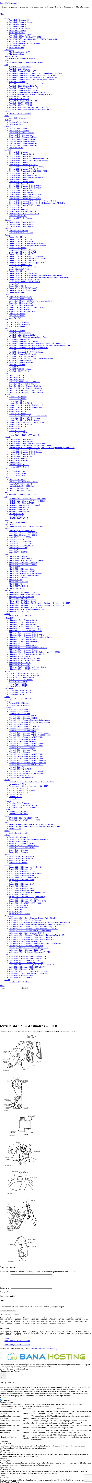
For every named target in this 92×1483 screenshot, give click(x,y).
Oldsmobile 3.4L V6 (16, 694)
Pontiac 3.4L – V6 (15, 799)
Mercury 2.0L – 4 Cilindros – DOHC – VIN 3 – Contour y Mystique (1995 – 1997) (39, 603)
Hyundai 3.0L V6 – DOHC (19, 465)
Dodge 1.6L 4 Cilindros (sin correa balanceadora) (27, 245)
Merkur (7, 614)
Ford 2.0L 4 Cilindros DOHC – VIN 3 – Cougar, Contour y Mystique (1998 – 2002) (40, 345)
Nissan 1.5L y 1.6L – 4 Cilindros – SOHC (24, 673)
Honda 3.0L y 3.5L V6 (17, 431)
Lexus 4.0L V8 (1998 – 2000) (20, 543)
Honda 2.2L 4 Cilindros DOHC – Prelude (24, 418)
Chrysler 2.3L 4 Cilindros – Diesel (21, 182)
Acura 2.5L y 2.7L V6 (17, 33)
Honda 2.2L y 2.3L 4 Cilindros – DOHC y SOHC (27, 422)
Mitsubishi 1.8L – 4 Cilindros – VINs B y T (25, 626)
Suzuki (7, 854)
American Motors (11, 56)
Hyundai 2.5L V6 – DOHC (19, 458)
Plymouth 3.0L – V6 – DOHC (20, 769)
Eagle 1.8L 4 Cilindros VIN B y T (21, 303)
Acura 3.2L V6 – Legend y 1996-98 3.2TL (24, 43)
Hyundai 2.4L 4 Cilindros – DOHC (22, 454)
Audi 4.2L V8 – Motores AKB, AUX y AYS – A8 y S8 (28, 107)
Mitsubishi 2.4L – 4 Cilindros (20, 643)
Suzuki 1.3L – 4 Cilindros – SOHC (21, 858)
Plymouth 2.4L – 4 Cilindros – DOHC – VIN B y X (27, 762)
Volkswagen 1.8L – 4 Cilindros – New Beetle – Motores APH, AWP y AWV (37, 924)
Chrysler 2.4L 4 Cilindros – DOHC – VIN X (25, 199)
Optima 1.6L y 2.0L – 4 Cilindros (21, 699)
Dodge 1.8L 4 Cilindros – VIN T (21, 254)
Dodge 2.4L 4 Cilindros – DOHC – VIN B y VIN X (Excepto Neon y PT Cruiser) (39, 277)
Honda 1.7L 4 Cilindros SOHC (20, 409)
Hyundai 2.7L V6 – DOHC (19, 460)
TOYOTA (8, 865)
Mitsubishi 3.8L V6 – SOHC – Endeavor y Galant (27, 667)
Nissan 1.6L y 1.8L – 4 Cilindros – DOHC (24, 675)
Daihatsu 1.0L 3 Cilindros (18, 230)
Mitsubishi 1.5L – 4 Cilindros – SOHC (23, 620)
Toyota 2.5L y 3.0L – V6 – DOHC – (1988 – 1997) (27, 892)
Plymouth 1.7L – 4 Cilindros (19, 724)
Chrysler (7, 150)
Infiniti (7, 469)
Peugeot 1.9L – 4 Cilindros (19, 703)
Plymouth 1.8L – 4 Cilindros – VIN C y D (24, 728)
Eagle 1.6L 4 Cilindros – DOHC (21, 299)
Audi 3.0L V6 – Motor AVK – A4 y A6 (23, 101)
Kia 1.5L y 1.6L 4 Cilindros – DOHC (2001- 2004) (27, 499)
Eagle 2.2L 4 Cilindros (17, 313)
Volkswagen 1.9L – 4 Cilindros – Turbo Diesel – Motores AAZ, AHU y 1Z (36, 935)
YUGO (7, 980)
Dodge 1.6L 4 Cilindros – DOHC (21, 241)
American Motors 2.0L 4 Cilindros (22, 58)
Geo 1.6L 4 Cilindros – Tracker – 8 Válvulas (25, 386)
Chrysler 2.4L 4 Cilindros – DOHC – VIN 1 (25, 194)
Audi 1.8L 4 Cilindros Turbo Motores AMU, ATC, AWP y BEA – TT (34, 77)
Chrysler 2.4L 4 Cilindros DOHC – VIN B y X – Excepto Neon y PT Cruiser (37, 203)
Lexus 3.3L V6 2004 (16, 539)
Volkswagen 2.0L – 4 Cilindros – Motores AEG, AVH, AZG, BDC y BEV (36, 943)
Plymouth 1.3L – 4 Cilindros (19, 711)
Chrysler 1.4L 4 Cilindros (18, 152)
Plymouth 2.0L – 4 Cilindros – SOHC (22, 741)
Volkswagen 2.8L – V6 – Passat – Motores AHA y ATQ (29, 952)
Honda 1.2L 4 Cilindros (17, 396)
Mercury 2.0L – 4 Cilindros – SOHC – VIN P (25, 607)
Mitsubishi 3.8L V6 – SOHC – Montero (24, 669)
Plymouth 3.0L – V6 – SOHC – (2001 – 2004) (26, 773)
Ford (6, 328)
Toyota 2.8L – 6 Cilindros (18, 894)
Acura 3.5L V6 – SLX (16, 47)
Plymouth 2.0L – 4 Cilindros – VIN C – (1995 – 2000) (29, 733)
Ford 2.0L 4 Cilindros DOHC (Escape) (23, 341)
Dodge (7, 235)
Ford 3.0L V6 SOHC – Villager (20, 369)
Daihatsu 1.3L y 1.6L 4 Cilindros (21, 233)
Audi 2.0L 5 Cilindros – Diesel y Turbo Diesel (26, 84)
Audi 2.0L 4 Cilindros (17, 82)
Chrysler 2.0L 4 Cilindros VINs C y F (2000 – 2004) (28, 171)
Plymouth (8, 707)
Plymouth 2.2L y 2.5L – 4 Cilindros (22, 748)
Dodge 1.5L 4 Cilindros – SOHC (21, 239)
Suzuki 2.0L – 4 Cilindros (18, 863)
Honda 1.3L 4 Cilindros (17, 399)
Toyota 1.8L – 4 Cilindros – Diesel (21, 880)
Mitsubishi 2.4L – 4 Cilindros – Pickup (23, 650)
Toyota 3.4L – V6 (15, 909)
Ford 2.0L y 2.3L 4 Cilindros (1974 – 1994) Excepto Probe (31, 358)
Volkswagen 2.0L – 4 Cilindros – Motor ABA (26, 941)
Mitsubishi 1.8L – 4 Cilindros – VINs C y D (25, 628)
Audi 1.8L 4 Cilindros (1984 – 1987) (22, 71)
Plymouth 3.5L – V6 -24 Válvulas (21, 777)
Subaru (7, 835)
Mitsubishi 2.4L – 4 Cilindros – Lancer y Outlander (28, 648)
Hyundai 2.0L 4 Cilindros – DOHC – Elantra (25, 450)
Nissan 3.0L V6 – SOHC (18, 684)
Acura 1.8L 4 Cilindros (17, 26)
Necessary (7, 1400)
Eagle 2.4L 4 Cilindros (17, 316)
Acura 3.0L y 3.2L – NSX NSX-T (21, 35)
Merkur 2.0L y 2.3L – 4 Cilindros (21, 616)
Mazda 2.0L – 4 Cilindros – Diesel (21, 569)
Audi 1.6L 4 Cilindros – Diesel (20, 67)
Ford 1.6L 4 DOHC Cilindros (20, 333)
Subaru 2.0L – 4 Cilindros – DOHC (22, 843)
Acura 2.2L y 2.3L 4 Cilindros (20, 28)
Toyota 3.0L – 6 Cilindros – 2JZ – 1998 (23, 899)
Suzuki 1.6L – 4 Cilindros (18, 860)
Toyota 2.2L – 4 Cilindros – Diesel (21, 888)
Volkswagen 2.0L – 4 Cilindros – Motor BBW (26, 946)
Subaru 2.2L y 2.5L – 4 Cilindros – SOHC (24, 845)
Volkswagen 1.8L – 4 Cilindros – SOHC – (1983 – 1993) (30, 931)
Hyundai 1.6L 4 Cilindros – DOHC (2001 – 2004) (27, 443)
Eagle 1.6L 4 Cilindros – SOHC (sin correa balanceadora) (30, 301)
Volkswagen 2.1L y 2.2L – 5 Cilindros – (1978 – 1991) (29, 948)
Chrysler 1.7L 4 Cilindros (18, 162)
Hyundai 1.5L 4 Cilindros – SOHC (21, 441)
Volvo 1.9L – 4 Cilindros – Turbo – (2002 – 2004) (27, 958)
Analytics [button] (3, 1458)
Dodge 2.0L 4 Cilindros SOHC (20, 265)
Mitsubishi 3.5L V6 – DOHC (20, 662)
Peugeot (7, 701)
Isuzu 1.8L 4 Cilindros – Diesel (20, 484)
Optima (7, 697)
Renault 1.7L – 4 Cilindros (18, 811)
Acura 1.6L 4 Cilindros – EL (19, 20)
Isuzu (6, 477)
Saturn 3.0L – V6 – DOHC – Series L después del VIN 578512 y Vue (34, 826)
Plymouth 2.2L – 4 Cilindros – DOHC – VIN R (26, 745)
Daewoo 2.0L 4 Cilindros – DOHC (22, 224)
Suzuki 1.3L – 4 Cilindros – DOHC (22, 856)
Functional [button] (4, 1441)
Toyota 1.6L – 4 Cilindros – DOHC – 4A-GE (25, 873)
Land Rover (8, 524)
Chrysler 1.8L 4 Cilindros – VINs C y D (23, 169)
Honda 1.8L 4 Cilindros (17, 411)
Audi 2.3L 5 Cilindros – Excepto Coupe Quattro (27, 92)
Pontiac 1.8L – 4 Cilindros (18, 788)
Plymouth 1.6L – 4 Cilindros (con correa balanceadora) (29, 720)
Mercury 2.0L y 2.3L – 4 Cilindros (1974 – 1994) (27, 609)
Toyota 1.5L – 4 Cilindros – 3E (20, 869)
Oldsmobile (9, 688)
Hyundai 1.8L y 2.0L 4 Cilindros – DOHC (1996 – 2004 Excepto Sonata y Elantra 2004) (41, 448)
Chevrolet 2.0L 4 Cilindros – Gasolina (23, 145)
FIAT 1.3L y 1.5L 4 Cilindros (19, 322)
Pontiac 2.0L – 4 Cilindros (18, 792)
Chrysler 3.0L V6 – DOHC (19, 209)
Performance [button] (5, 1450)
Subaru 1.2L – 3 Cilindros (18, 837)
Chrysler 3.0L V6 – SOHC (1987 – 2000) (24, 211)
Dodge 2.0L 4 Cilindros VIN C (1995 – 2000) (26, 256)
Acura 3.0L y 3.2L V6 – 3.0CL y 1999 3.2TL (25, 37)
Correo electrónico (8, 1296)
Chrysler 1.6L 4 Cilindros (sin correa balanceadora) (28, 160)
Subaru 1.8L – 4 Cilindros (18, 841)
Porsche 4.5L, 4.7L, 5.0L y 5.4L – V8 (22, 807)
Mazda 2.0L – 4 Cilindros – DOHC (22, 571)
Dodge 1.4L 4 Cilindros (17, 237)
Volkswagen (9, 916)
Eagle (6, 294)
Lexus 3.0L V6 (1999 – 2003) (20, 537)
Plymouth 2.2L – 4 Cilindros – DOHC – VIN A (26, 743)
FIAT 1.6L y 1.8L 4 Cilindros (19, 324)
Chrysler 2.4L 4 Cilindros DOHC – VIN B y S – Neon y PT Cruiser (33, 201)
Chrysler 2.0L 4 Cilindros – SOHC (21, 190)
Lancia (6, 520)
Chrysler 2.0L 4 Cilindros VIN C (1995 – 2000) (26, 167)
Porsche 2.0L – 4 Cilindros (19, 803)
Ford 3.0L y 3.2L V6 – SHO (19, 371)
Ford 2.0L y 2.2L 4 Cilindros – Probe (22, 356)
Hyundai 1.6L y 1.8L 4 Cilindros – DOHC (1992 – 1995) (30, 445)
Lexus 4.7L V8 (14, 550)
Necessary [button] (4, 1398)
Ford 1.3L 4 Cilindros (17, 331)
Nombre (4, 1292)
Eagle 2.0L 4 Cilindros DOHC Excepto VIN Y (26, 307)
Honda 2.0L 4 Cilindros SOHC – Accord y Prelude (28, 416)
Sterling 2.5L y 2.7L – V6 (18, 833)
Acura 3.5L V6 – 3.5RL (17, 45)
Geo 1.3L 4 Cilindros (16, 377)
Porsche (7, 801)
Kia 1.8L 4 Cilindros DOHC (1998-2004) (24, 505)
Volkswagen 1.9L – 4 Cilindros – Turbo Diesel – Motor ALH (31, 937)
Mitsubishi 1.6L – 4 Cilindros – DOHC (23, 622)
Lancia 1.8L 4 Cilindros (17, 522)
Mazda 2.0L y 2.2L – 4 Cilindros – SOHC (24, 575)
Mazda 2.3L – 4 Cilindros (18, 577)
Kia (5, 496)
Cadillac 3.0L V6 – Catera (18, 122)
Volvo (6, 954)
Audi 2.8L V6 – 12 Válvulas (19, 96)
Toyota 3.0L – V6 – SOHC (18, 905)
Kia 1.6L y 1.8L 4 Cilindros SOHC (21, 503)
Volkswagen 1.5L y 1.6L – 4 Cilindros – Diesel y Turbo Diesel (32, 918)
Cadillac (7, 120)
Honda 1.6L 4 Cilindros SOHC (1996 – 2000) (26, 407)
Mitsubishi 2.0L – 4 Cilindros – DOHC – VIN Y (26, 635)
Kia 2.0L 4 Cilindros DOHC (19, 507)
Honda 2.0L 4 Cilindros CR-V (20, 413)
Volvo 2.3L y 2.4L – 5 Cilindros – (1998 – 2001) (26, 963)
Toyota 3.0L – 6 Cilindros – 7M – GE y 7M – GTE (27, 901)
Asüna (6, 60)
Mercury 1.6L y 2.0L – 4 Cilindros (21, 597)
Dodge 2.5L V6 (14, 284)
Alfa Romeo (9, 50)
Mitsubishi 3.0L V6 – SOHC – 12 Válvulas (24, 658)
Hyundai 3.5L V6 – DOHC (19, 467)
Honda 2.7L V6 (14, 428)
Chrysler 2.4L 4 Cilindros (18, 179)
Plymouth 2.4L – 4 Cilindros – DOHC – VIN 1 (26, 754)
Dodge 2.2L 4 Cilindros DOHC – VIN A (24, 267)
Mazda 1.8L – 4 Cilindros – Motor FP (23, 565)
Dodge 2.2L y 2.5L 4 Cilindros (20, 269)
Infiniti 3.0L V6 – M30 (17, 473)
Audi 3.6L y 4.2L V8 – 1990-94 (20, 103)
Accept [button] (17, 1371)
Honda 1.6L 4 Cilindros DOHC (20, 403)
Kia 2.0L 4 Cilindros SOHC (19, 509)
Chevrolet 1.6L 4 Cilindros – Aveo (21, 135)
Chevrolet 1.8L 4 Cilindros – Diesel (22, 141)
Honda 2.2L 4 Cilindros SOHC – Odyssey (24, 420)
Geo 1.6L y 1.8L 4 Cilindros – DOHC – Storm (26, 392)
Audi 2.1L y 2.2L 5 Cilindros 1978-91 (23, 86)
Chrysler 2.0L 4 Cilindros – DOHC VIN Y (24, 175)
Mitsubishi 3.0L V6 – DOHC (20, 656)
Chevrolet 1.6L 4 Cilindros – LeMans (23, 137)
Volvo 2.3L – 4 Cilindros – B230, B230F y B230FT (28, 967)
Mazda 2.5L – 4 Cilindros (18, 582)
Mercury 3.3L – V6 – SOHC (19, 611)
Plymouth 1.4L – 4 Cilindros (19, 714)
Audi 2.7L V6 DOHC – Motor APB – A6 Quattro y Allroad (31, 94)
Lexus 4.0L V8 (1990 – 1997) (20, 541)
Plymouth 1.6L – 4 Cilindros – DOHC (23, 718)
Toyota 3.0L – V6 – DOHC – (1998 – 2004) (25, 903)
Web (2, 1300)
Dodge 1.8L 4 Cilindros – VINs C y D (23, 252)
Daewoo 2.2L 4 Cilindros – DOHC (22, 226)
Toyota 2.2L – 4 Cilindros (18, 886)
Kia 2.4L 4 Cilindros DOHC (19, 511)
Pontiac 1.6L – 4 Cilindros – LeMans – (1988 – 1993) (28, 786)
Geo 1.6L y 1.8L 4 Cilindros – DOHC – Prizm (26, 390)
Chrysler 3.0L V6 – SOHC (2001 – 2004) (24, 213)
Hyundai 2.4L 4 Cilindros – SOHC (21, 456)
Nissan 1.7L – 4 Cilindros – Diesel (21, 677)
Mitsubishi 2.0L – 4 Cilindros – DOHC (23, 633)
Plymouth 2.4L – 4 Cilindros (19, 752)
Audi (6, 65)
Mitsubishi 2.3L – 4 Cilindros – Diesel (23, 641)
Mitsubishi (8, 618)
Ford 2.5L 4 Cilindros (17, 365)
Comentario (5, 1288)
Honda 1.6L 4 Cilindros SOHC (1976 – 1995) (26, 405)
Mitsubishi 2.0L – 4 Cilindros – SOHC (23, 639)
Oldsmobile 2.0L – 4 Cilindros (20, 692)
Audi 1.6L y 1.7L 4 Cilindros (19, 69)
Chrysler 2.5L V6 (15, 207)
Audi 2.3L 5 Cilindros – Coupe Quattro (23, 90)
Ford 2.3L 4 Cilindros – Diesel (20, 360)
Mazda (7, 554)
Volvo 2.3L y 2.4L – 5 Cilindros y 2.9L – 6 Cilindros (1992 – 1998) (33, 965)
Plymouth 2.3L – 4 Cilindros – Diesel (22, 750)
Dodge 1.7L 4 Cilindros (17, 248)
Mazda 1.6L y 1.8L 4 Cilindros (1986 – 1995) (26, 560)
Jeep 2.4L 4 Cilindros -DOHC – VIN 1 (23, 494)
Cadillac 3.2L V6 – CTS (17, 124)
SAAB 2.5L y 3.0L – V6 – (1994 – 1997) (23, 818)
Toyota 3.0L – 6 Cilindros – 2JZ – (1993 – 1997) (27, 897)
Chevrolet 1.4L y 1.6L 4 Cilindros (21, 133)
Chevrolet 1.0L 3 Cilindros (19, 128)
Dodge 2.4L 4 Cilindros (17, 271)
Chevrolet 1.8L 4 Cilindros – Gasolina (23, 143)
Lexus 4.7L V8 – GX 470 (18, 552)
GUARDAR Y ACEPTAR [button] (9, 1482)
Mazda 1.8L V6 (15, 567)
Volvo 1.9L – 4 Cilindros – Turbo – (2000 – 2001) (27, 956)
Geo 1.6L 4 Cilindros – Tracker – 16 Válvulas (26, 388)
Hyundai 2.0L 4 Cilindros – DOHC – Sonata (25, 452)
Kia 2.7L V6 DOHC (16, 516)
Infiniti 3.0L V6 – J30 (17, 471)
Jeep (6, 492)
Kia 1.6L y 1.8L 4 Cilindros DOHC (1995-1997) (27, 501)
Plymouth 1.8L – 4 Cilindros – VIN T (22, 731)
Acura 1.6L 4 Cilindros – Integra (21, 22)
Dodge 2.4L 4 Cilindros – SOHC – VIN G (24, 279)
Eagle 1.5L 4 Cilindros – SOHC (20, 296)
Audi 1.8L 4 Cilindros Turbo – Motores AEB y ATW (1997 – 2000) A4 (35, 73)
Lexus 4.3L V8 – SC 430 (18, 548)
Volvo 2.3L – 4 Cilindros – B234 (21, 969)
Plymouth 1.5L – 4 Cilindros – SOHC (22, 716)
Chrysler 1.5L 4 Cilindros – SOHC (21, 154)
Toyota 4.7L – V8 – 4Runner (19, 914)
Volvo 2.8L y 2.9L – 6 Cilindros (20, 977)
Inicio (6, 1338)
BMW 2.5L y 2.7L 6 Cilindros (20, 113)
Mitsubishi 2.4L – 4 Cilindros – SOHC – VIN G (26, 654)
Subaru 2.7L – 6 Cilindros (18, 850)
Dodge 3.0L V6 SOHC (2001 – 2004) (23, 290)
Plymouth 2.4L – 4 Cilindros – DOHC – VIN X (26, 758)
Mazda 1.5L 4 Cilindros (18, 556)
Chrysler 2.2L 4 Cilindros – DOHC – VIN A (25, 188)
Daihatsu (7, 228)
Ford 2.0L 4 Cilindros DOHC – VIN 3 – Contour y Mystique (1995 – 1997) (37, 343)
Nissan (7, 671)
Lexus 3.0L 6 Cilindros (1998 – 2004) (23, 535)
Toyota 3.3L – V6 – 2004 (18, 907)
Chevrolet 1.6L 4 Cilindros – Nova (22, 139)
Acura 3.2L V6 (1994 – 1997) (20, 41)
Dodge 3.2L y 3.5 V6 (16, 292)
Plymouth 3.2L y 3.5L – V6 (19, 775)
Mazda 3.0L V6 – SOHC (18, 588)
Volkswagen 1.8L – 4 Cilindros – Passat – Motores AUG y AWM (33, 928)
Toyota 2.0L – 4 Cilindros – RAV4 (21, 884)
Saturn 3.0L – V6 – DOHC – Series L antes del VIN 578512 (31, 824)
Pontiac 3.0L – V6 (15, 794)
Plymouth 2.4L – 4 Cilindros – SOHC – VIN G (26, 765)
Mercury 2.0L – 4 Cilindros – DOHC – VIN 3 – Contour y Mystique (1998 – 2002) (39, 605)
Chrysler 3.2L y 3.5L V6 (17, 216)
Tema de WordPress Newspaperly (44, 1348)
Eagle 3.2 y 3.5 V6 (15, 318)
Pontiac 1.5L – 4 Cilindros (18, 784)
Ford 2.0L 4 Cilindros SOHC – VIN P (22, 354)
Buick (6, 116)
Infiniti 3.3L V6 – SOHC (18, 475)
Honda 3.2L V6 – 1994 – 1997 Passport (24, 435)
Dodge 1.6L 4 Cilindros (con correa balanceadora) (28, 243)
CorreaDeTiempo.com (8, 3)
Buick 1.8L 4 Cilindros (17, 118)
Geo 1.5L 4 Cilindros (16, 379)
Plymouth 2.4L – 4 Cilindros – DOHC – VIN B (26, 756)
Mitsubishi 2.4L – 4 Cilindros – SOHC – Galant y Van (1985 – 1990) (34, 652)
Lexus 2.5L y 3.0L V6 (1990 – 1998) (22, 531)
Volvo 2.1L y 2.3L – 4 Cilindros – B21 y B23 (25, 960)
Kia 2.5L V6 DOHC (16, 514)
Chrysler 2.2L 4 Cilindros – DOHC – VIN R (25, 186)
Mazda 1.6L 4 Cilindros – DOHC (21, 558)
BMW (6, 111)
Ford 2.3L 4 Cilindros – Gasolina (21, 362)
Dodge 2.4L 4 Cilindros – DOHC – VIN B (24, 273)
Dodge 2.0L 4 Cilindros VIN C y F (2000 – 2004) (27, 258)
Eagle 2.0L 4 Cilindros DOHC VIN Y (22, 311)
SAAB (6, 816)
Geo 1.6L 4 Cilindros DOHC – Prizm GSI (24, 382)
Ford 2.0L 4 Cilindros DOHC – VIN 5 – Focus (26, 352)
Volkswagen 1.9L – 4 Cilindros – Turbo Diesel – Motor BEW (32, 939)
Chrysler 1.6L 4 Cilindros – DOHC (22, 156)
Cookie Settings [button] (7, 1371)
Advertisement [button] (5, 1467)
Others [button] (2, 1475)
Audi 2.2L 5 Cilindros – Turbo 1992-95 (23, 88)
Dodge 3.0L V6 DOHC (17, 286)
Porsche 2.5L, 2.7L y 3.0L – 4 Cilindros (23, 805)
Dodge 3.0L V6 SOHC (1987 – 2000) (23, 288)
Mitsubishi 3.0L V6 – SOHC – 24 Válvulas (24, 660)
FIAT (6, 320)
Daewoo (7, 220)
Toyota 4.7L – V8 (15, 911)
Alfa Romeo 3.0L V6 (16, 54)
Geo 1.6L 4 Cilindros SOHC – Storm (22, 384)
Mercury (7, 590)
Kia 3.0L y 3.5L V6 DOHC (18, 518)
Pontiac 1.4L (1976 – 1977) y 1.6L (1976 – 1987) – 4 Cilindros (32, 782)
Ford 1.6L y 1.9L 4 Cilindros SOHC (22, 335)
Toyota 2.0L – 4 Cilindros (18, 882)
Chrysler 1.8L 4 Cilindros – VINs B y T (23, 165)
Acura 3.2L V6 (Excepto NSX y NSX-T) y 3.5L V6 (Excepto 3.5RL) (33, 39)
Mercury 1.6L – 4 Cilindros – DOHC (22, 592)
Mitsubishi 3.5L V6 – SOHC (19, 665)
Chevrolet (8, 126)
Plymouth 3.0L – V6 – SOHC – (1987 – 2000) (26, 771)
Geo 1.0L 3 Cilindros (16, 375)
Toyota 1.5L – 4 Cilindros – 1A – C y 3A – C (25, 867)
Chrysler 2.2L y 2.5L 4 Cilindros (21, 184)
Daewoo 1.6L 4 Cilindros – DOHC (22, 222)
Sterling (7, 831)
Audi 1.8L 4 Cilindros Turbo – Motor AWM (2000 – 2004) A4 (32, 79)
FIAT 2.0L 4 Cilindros (17, 326)
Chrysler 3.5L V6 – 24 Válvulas (20, 218)
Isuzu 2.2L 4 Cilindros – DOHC (20, 490)
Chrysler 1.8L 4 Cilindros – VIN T (21, 173)
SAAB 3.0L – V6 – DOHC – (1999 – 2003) (24, 820)
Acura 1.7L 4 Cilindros (17, 24)
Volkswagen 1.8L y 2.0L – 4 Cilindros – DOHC (26, 933)
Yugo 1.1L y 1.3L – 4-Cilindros (20, 982)
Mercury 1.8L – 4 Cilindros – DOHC (22, 599)
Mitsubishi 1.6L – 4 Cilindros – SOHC (23, 624)
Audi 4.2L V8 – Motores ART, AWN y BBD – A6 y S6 (29, 109)
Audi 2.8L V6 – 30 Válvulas (19, 99)
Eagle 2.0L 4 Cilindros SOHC (20, 309)
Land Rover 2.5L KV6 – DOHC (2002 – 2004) (26, 526)
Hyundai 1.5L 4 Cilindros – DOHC (22, 439)
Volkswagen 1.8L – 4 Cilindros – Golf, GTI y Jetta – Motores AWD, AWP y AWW (39, 922)
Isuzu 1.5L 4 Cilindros (17, 479)
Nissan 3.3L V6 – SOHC (18, 686)
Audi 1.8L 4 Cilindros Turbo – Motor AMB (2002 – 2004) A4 (32, 75)
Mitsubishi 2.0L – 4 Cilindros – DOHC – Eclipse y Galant (30, 637)
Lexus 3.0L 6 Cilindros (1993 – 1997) (23, 533)
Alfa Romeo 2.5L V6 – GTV (19, 52)
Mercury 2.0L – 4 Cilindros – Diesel (22, 601)
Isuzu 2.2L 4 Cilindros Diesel (19, 488)
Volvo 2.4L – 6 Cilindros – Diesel (21, 975)
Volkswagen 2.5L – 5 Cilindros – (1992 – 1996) (26, 950)
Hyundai (7, 437)
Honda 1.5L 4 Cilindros (17, 401)
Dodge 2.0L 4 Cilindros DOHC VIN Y (23, 260)
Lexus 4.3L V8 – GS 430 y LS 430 (21, 545)
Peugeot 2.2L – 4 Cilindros (19, 705)
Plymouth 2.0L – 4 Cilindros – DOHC (23, 739)
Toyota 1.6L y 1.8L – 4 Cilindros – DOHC (24, 877)
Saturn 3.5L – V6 (15, 828)
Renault (7, 809)
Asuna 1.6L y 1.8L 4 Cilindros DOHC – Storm (26, 62)
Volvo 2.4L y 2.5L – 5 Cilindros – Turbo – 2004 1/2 (28, 973)
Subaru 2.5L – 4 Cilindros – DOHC (22, 848)
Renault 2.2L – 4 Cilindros (18, 814)
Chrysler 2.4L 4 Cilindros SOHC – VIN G (24, 205)
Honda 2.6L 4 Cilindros (17, 426)
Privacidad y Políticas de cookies (17, 1341)
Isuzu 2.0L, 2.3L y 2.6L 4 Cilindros (21, 486)
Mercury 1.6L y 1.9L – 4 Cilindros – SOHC (25, 594)
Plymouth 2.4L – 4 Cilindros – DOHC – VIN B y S (27, 760)
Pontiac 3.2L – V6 (15, 797)
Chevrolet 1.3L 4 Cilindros (19, 130)
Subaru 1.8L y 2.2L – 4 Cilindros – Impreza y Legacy (28, 839)
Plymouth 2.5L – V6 (16, 767)
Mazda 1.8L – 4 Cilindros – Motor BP (23, 562)
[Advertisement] (46, 1005)
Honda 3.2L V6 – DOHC (18, 433)
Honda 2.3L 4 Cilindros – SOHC (21, 424)
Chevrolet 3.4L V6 (16, 147)
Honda (7, 394)
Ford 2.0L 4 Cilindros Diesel (19, 339)
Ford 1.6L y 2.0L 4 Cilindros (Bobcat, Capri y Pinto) (28, 337)
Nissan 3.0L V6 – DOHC (18, 682)
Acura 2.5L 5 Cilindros (17, 30)
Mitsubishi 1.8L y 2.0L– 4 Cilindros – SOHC (25, 631)
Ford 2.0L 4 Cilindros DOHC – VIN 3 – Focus (26, 350)
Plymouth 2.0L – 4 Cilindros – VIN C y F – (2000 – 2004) (30, 735)
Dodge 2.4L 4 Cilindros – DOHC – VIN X (24, 282)
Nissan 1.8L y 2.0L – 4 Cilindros (21, 679)
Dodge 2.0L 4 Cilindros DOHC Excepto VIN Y (26, 262)
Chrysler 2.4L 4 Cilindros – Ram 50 (22, 192)
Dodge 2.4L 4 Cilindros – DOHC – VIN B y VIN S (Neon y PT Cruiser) (35, 275)
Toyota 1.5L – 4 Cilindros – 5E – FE (22, 871)
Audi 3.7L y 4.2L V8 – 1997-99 (20, 105)
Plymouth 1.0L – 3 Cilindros (19, 709)
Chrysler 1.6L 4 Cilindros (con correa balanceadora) (28, 158)
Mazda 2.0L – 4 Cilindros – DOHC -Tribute (25, 573)
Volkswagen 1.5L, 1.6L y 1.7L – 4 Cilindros (25, 920)
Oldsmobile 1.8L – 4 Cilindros (20, 690)
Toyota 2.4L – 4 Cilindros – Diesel (21, 890)
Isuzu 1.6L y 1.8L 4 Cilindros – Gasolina (23, 482)
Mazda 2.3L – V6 (15, 579)
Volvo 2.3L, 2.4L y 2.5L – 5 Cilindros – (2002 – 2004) (28, 971)
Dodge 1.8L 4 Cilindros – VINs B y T (22, 250)
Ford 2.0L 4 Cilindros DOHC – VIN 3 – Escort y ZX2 (28, 348)
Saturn (6, 822)
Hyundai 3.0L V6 (15, 462)
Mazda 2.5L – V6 (15, 584)
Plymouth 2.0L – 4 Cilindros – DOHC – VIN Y (26, 737)
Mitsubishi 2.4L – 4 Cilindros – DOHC (23, 645)
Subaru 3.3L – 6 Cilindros (18, 852)
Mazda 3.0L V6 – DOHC (18, 586)
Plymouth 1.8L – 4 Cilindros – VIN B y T (24, 726)
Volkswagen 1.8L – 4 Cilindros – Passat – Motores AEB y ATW (33, 926)
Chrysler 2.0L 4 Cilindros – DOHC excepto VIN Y (27, 177)
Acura (6, 18)
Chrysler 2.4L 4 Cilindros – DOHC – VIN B (25, 196)
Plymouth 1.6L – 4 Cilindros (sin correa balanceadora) (29, 722)
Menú (2, 14)
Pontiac (7, 780)
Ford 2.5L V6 (14, 367)
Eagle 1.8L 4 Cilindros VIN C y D (21, 305)
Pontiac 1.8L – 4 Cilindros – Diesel (22, 790)
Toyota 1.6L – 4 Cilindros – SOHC (22, 875)
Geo (6, 373)
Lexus (6, 528)
